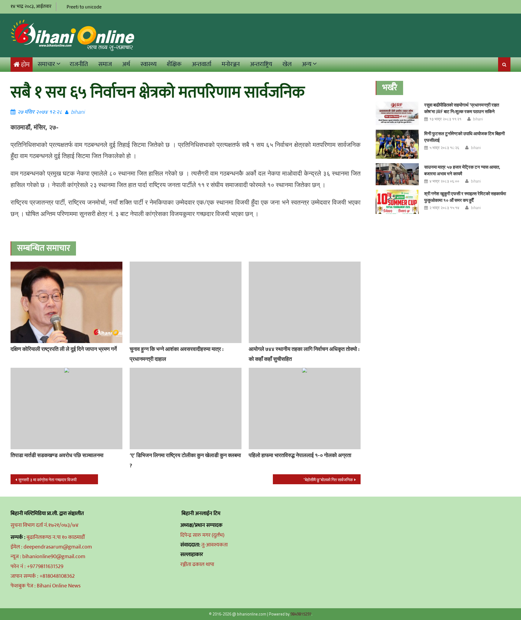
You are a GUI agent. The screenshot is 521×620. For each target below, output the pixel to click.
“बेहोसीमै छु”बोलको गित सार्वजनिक (328, 479)
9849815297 (300, 614)
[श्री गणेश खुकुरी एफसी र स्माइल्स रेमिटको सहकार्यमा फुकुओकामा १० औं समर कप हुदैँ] (397, 202)
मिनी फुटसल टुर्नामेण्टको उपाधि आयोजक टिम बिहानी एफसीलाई (464, 137)
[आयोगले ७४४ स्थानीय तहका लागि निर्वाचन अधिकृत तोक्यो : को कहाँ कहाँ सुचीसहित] (305, 302)
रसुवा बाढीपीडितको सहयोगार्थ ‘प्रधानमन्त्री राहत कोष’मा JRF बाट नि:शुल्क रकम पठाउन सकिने (461, 108)
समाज (105, 64)
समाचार (46, 64)
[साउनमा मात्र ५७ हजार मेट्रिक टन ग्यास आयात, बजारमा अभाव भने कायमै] (397, 174)
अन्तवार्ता (201, 64)
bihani (78, 112)
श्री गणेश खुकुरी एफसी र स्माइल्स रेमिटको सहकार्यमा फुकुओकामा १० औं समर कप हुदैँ (465, 197)
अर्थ (126, 64)
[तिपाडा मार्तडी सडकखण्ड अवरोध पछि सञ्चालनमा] (66, 408)
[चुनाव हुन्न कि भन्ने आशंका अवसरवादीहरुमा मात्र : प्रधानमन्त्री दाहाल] (186, 302)
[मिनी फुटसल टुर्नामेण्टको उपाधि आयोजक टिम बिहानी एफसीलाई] (397, 144)
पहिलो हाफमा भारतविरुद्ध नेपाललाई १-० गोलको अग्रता (300, 455)
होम (25, 64)
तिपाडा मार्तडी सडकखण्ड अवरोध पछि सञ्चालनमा (57, 455)
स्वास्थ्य (148, 64)
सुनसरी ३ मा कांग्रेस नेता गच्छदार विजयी (47, 479)
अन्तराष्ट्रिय (261, 64)
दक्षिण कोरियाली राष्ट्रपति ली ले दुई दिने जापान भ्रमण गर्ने (64, 349)
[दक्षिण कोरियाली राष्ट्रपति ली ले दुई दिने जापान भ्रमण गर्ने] (66, 302)
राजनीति (79, 64)
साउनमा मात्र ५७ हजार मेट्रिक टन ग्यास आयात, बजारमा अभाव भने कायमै (462, 170)
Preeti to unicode (84, 6)
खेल (287, 64)
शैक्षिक (174, 64)
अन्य (306, 64)
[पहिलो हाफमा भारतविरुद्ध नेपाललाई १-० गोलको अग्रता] (305, 408)
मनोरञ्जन (231, 64)
